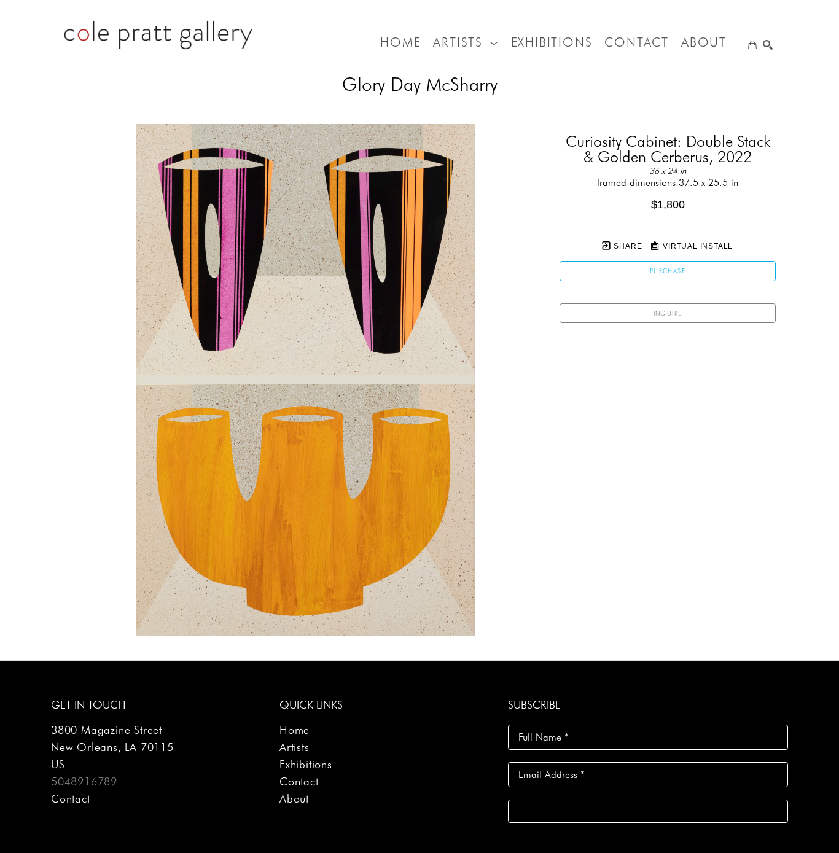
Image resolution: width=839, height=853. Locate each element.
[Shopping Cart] (752, 45)
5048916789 (84, 781)
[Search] (768, 45)
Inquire (668, 313)
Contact (70, 798)
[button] (465, 42)
